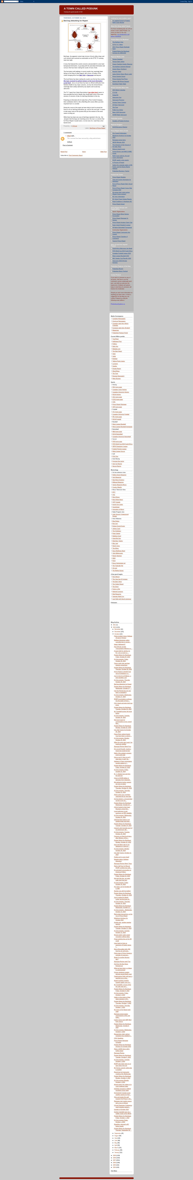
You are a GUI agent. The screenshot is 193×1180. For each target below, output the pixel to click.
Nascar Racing (116, 466)
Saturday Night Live (118, 596)
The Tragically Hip (117, 565)
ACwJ (69, 136)
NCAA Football (116, 419)
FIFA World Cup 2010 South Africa (122, 251)
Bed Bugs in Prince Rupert (97, 128)
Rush (113, 560)
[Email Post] (103, 126)
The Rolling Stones (118, 570)
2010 (114, 627)
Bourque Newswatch (118, 376)
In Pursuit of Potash (118, 162)
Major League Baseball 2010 (120, 256)
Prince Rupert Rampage (119, 404)
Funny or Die (116, 589)
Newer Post (64, 151)
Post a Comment (68, 145)
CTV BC (114, 92)
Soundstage (115, 507)
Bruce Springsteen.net (118, 563)
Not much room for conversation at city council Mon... (123, 721)
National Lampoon (117, 591)
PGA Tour (115, 456)
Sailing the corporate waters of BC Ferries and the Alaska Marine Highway (122, 166)
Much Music (116, 497)
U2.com (114, 568)
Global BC (115, 95)
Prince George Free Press (120, 79)
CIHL (113, 402)
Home (84, 151)
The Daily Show (117, 581)
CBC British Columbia (118, 90)
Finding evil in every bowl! (121, 857)
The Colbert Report (117, 584)
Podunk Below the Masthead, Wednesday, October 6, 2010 (122, 1025)
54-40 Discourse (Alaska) (119, 127)
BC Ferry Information (118, 196)
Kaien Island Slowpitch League (121, 225)
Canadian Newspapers (118, 318)
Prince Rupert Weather (119, 177)
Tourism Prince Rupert (118, 241)
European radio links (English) (121, 328)
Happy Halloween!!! (119, 644)
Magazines (115, 330)
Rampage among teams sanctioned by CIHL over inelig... (122, 1015)
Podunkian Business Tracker (120, 171)
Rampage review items (119, 140)
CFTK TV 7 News (117, 44)
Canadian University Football (120, 414)
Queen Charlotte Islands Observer (122, 64)
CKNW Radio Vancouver (119, 115)
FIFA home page (117, 441)
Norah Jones (116, 546)
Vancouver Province (118, 100)
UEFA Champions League (119, 446)
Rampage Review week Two (122, 961)
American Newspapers (119, 321)
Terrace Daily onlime (118, 61)
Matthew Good (116, 536)
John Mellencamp (117, 553)
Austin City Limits (117, 504)
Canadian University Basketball (121, 436)
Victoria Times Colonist (119, 102)
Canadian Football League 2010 (121, 253)
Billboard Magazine (118, 482)
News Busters (116, 378)
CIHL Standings (118, 1038)
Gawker (114, 366)
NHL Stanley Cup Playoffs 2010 (121, 258)
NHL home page (117, 387)
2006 (114, 1162)
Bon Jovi (115, 523)
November (117, 631)
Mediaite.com (116, 349)
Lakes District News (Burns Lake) (122, 74)
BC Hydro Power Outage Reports (122, 199)
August (116, 1135)
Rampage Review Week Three (123, 863)
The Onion (115, 586)
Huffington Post (117, 341)
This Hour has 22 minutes (119, 579)
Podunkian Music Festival (120, 271)
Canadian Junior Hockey (119, 389)
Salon (114, 356)
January (117, 1152)
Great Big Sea (116, 538)
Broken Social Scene (118, 526)
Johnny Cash (116, 528)
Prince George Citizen (118, 76)
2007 (114, 1160)
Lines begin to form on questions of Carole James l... (122, 945)
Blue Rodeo (115, 521)
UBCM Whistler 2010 (118, 142)
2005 (114, 1165)
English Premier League (119, 449)
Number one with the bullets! (122, 891)
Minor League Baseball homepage (122, 426)
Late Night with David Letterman (121, 599)
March (116, 1147)
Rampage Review (119, 1053)
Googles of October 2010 (121, 1109)
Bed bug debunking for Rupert (122, 684)
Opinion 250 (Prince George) (120, 81)
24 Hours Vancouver (118, 105)
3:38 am (69, 142)
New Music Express (118, 480)
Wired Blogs (116, 371)
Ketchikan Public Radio (119, 84)
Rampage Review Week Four (122, 746)
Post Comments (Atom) (76, 155)
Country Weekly (117, 487)
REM (113, 558)
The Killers (115, 548)
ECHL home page (117, 399)
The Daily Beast (117, 351)
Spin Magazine (116, 477)
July (115, 1138)
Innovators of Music (118, 509)
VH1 (113, 494)
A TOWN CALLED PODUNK (81, 8)
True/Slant (115, 339)
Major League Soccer (118, 451)
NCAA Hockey (116, 394)
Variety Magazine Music (119, 485)
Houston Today (116, 71)
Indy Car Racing (117, 464)
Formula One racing (118, 461)
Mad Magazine (116, 594)
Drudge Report (116, 368)
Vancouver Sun (116, 97)
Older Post (103, 151)
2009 (114, 1155)
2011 (114, 625)
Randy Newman (117, 556)
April (116, 1145)
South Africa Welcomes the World (122, 248)
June (116, 1140)
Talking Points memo (118, 361)
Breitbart (114, 358)
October (117, 634)
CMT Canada (116, 502)
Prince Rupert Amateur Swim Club (122, 222)
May (115, 1143)
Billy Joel (115, 543)
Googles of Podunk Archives (120, 121)
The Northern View (117, 42)
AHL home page (117, 397)
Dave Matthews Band (118, 551)
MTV (113, 492)
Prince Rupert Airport (118, 204)
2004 (114, 1167)
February (117, 1150)
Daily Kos (115, 346)
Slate (113, 354)
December (117, 629)
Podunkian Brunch (117, 268)
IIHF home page (117, 407)
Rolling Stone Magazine (119, 475)
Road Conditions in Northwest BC (122, 201)
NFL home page (117, 417)
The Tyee (115, 107)
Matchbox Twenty (117, 541)
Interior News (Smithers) (119, 69)
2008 (114, 1158)
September (117, 1133)
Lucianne (115, 363)
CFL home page (117, 412)
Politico (114, 344)
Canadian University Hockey (120, 392)
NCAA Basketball (117, 434)
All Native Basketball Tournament (122, 227)
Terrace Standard (117, 59)
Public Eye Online (117, 110)
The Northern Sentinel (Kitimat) (121, 66)
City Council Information (119, 133)
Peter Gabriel (116, 533)
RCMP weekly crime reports (120, 160)
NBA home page (117, 431)
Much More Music (117, 499)
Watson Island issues (118, 149)
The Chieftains (116, 531)
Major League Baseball (119, 424)
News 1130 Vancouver (118, 112)
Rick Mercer (116, 577)
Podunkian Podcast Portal (120, 333)
